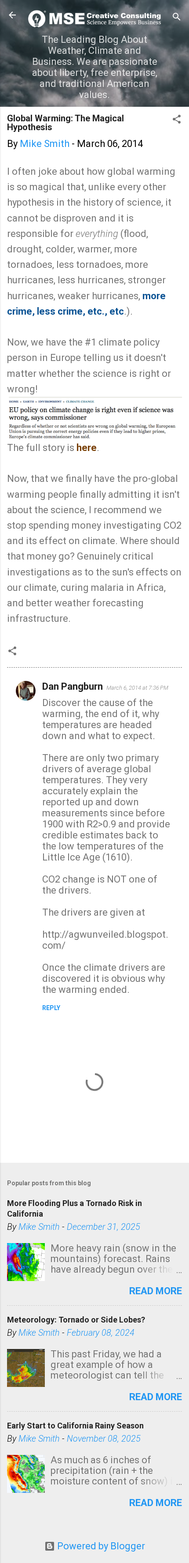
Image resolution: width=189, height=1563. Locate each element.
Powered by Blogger (100, 1546)
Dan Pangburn (72, 686)
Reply (51, 1007)
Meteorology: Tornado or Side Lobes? (76, 1319)
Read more (155, 1290)
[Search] (176, 17)
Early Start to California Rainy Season (75, 1425)
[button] (176, 120)
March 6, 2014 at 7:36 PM (137, 687)
